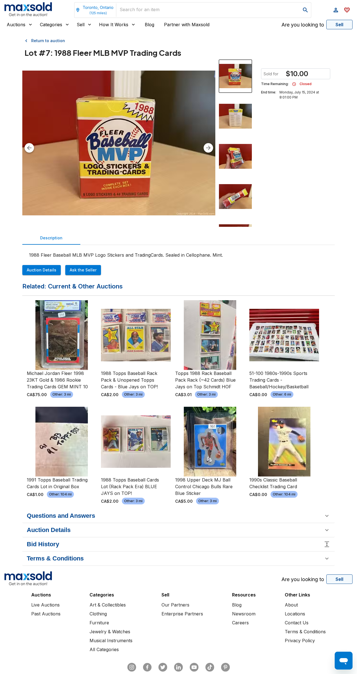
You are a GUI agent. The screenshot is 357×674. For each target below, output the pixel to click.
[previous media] (29, 148)
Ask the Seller (83, 270)
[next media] (208, 148)
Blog (149, 24)
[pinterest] (225, 667)
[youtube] (194, 667)
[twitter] (163, 667)
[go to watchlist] (347, 10)
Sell (81, 24)
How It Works (113, 24)
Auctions (16, 24)
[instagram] (131, 667)
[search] (305, 10)
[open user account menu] (335, 10)
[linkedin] (178, 667)
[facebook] (147, 667)
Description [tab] (51, 237)
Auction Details (41, 270)
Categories (51, 24)
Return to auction (48, 40)
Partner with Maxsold (186, 24)
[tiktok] (209, 667)
